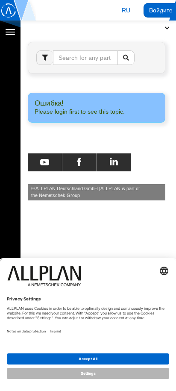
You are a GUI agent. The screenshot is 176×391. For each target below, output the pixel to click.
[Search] (126, 57)
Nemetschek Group (59, 195)
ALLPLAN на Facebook (79, 162)
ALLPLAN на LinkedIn (114, 162)
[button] (126, 10)
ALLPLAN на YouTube (44, 162)
